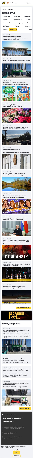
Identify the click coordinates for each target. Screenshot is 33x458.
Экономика (27, 16)
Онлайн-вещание (14, 3)
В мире (28, 19)
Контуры (5, 29)
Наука (4, 23)
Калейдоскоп (6, 26)
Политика (17, 16)
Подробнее (16, 450)
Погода (17, 26)
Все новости (13, 29)
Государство (6, 16)
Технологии (12, 23)
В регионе (27, 26)
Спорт (28, 23)
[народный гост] (16, 315)
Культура (21, 23)
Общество (5, 19)
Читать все (24, 408)
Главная (4, 10)
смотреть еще (23, 308)
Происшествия (17, 19)
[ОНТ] (4, 2)
